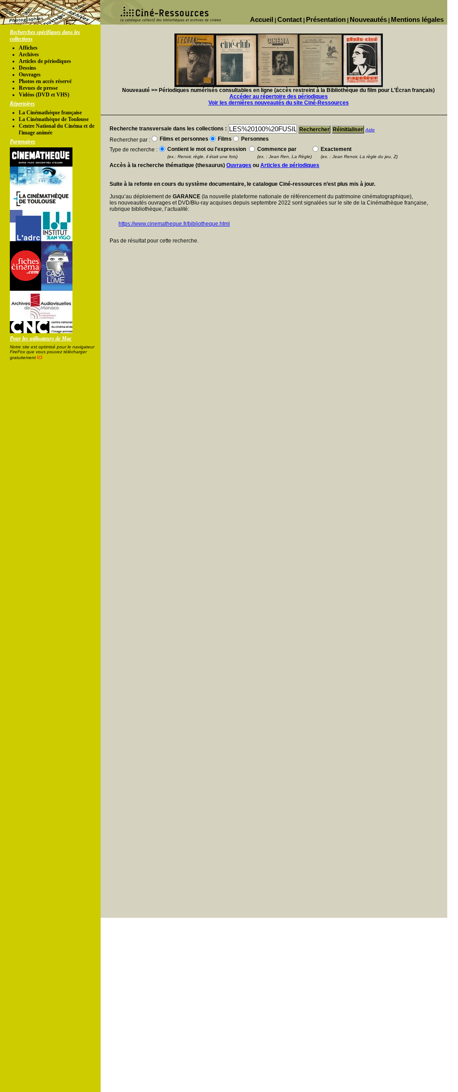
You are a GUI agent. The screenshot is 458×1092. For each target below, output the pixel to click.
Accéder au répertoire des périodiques (278, 96)
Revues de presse (38, 88)
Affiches (28, 48)
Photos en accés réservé (45, 81)
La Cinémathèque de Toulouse (54, 119)
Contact (289, 19)
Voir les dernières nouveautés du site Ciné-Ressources (278, 103)
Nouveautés (368, 19)
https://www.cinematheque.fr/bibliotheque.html (174, 224)
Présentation (326, 19)
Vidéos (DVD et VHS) (44, 95)
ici (39, 357)
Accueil (261, 19)
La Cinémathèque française (50, 112)
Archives (29, 54)
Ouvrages (30, 74)
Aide (370, 129)
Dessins (27, 68)
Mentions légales (417, 19)
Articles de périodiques (45, 61)
